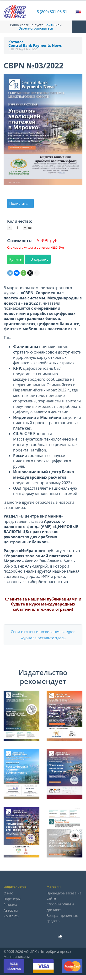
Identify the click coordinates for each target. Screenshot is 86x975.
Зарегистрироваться (36, 28)
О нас (8, 893)
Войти (49, 25)
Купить (15, 259)
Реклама (10, 904)
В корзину (39, 259)
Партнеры (12, 899)
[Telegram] (10, 273)
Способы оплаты (60, 904)
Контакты (11, 916)
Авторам (11, 910)
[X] (30, 273)
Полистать (19, 203)
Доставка (54, 910)
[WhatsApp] (23, 273)
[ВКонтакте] (17, 273)
